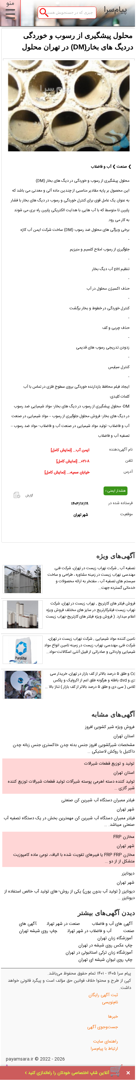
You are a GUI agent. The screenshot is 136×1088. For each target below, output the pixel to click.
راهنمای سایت (105, 1041)
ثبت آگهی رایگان (103, 995)
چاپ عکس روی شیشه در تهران (105, 945)
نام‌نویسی (110, 1002)
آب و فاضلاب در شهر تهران (89, 931)
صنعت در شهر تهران (64, 923)
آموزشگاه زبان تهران (114, 938)
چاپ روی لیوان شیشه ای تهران (105, 959)
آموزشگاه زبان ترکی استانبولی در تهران (99, 952)
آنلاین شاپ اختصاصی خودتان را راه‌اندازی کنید (68, 1073)
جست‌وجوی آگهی (102, 1027)
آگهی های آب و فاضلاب (112, 923)
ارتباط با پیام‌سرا (104, 1048)
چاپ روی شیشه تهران (38, 931)
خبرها (113, 1016)
